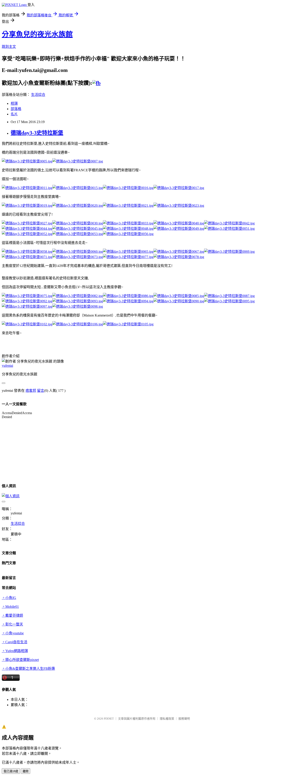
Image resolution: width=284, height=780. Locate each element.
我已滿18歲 (11, 771)
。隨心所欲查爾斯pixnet (20, 660)
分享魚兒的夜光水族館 (37, 34)
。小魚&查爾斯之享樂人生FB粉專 (28, 668)
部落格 (16, 109)
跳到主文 (9, 46)
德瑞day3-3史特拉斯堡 (37, 133)
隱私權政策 (167, 718)
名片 (14, 114)
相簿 (14, 103)
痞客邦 (31, 390)
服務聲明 (184, 718)
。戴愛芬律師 (12, 615)
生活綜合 (38, 95)
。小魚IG (9, 598)
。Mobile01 (10, 606)
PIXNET (109, 718)
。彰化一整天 (12, 624)
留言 (40, 390)
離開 (25, 771)
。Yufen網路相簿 (15, 651)
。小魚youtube (13, 633)
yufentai (7, 365)
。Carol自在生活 (14, 642)
